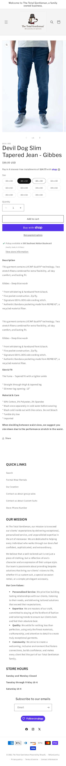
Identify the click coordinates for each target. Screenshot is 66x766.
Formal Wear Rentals (16, 479)
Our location (12, 486)
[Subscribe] (48, 707)
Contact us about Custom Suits (21, 500)
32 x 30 (55, 181)
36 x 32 (26, 195)
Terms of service (31, 759)
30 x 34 (39, 181)
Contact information (49, 759)
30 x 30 (11, 181)
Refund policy (54, 755)
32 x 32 (11, 188)
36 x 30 (11, 195)
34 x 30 (40, 188)
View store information (17, 251)
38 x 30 (40, 195)
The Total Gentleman (21, 755)
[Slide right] (39, 137)
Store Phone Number (16, 507)
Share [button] (8, 438)
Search (9, 472)
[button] (6, 22)
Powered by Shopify (38, 755)
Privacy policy (16, 759)
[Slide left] (26, 137)
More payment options (33, 235)
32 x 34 (26, 188)
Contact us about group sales (21, 493)
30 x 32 (24, 181)
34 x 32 (55, 188)
